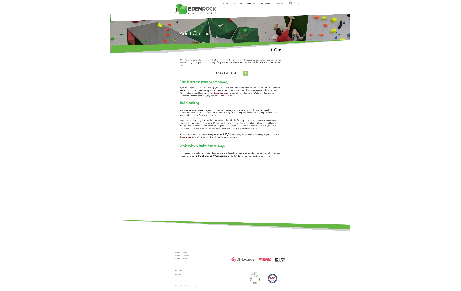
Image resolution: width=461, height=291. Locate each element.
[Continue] (245, 73)
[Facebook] (271, 49)
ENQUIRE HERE (226, 73)
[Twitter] (279, 49)
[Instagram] (275, 49)
